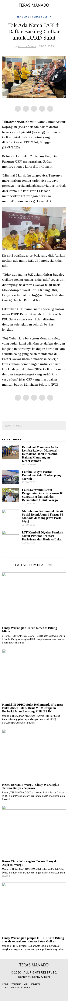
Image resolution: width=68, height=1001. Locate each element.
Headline (22, 17)
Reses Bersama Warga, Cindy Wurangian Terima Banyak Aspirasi (30, 786)
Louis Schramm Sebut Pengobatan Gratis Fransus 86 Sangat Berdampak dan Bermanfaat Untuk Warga (42, 495)
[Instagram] (34, 995)
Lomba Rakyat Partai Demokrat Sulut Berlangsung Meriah (42, 475)
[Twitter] (34, 109)
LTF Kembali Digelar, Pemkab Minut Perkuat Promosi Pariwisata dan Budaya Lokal (42, 536)
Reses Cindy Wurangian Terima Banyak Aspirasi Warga (29, 863)
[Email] (50, 109)
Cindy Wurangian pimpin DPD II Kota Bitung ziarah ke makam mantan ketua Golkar (33, 939)
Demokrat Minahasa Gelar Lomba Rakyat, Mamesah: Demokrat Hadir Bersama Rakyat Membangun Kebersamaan (40, 454)
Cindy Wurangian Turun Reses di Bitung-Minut (30, 629)
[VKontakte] (43, 995)
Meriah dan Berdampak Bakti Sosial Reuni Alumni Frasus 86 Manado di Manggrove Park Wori (42, 516)
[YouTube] (39, 995)
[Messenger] (26, 109)
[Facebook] (18, 109)
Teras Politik (41, 17)
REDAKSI (35, 984)
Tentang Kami (19, 984)
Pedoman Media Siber (17, 987)
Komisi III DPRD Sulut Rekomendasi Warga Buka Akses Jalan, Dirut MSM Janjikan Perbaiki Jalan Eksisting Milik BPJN (32, 708)
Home (5, 984)
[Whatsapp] (42, 109)
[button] (61, 425)
